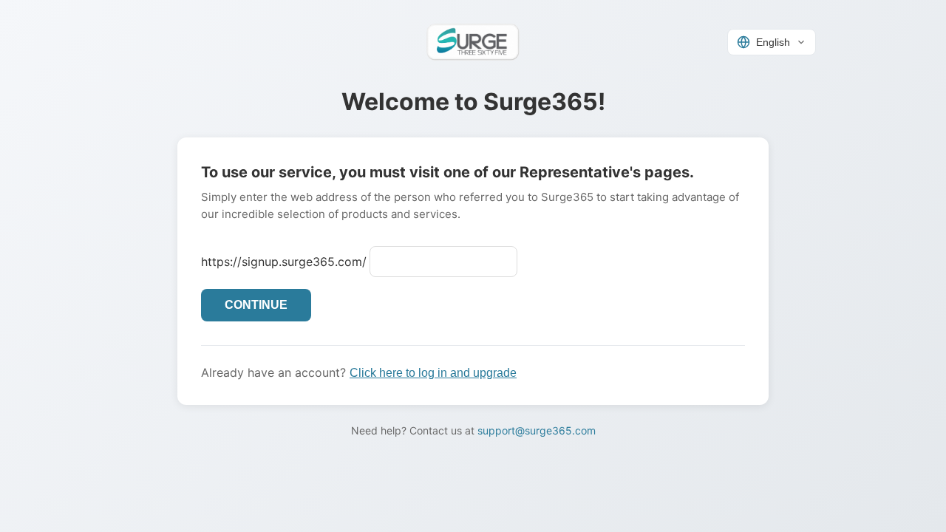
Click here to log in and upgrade (433, 372)
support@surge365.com (536, 430)
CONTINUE (256, 305)
